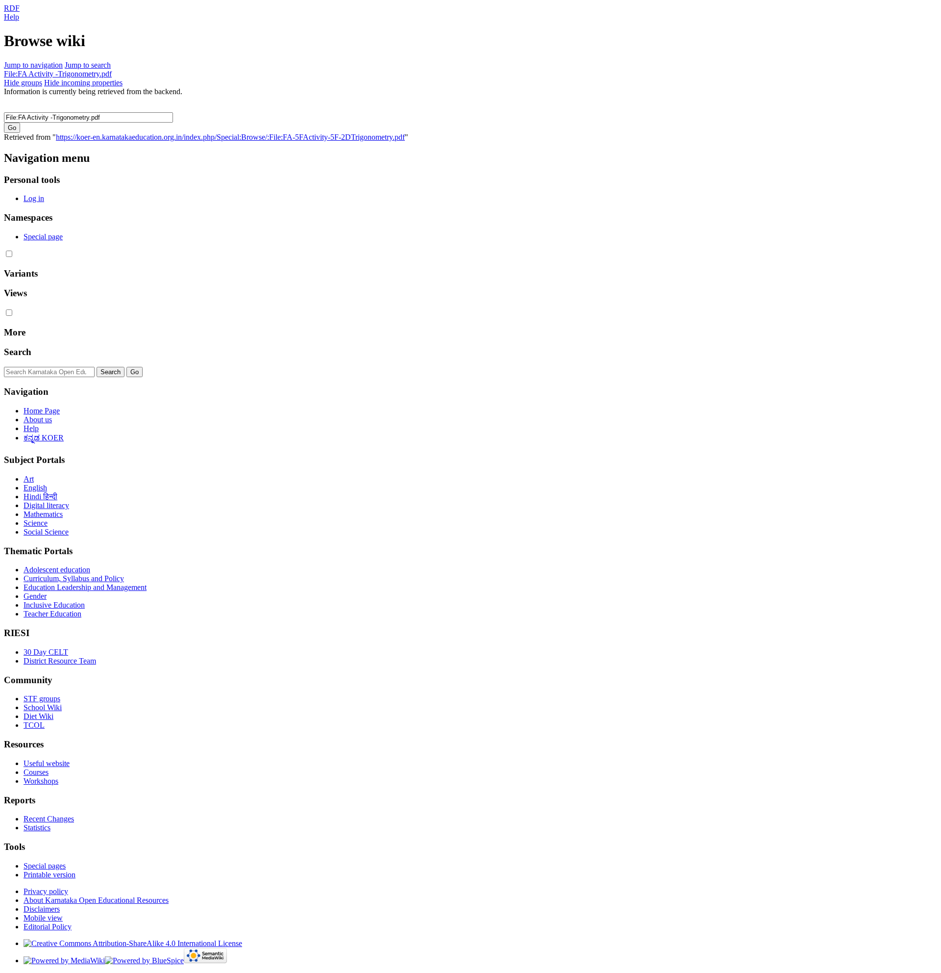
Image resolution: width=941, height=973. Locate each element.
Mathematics (43, 514)
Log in (34, 198)
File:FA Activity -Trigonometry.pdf (58, 74)
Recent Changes (49, 819)
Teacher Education (52, 614)
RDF (12, 8)
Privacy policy (46, 891)
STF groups (42, 698)
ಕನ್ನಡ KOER (44, 438)
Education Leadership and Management (85, 587)
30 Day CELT (46, 652)
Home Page (42, 411)
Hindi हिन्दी (40, 496)
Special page (43, 236)
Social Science (46, 532)
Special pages (45, 866)
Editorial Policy (48, 926)
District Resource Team (60, 661)
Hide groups (23, 82)
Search (17, 352)
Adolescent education (57, 569)
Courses (36, 772)
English (35, 488)
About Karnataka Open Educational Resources (96, 900)
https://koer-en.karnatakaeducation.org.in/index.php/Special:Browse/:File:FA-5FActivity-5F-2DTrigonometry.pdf (230, 137)
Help (11, 17)
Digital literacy (46, 505)
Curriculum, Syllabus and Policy (74, 578)
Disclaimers (42, 909)
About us (38, 419)
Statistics (37, 827)
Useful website (47, 763)
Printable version (49, 875)
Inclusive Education (54, 605)
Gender (35, 596)
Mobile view (43, 918)
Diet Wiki (38, 716)
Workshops (41, 781)
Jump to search (88, 65)
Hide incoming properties (83, 82)
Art (29, 479)
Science (36, 523)
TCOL (34, 725)
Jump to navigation (33, 65)
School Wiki (43, 707)
